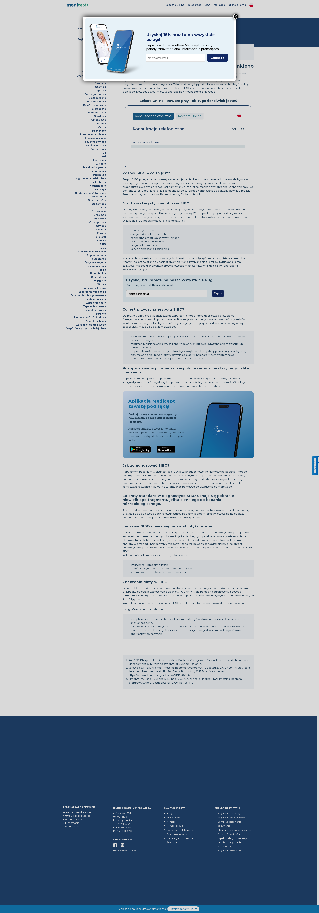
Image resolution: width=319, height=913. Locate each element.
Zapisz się (217, 57)
